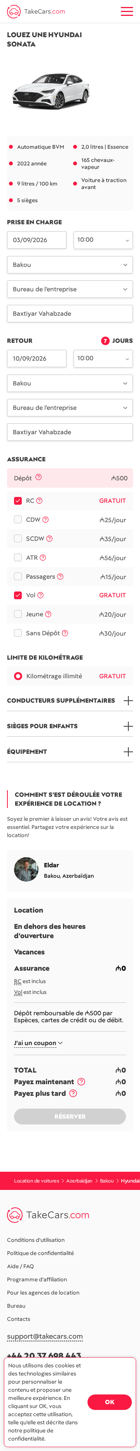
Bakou (52, 875)
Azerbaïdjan (78, 875)
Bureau (16, 1306)
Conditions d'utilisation (36, 1240)
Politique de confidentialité (40, 1253)
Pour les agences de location (43, 1292)
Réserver (70, 1116)
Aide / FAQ (20, 1266)
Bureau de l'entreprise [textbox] (45, 289)
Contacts (18, 1319)
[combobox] (99, 239)
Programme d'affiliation (37, 1279)
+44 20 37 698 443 (44, 1356)
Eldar (51, 865)
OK (109, 1402)
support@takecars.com (45, 1336)
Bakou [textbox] (22, 265)
